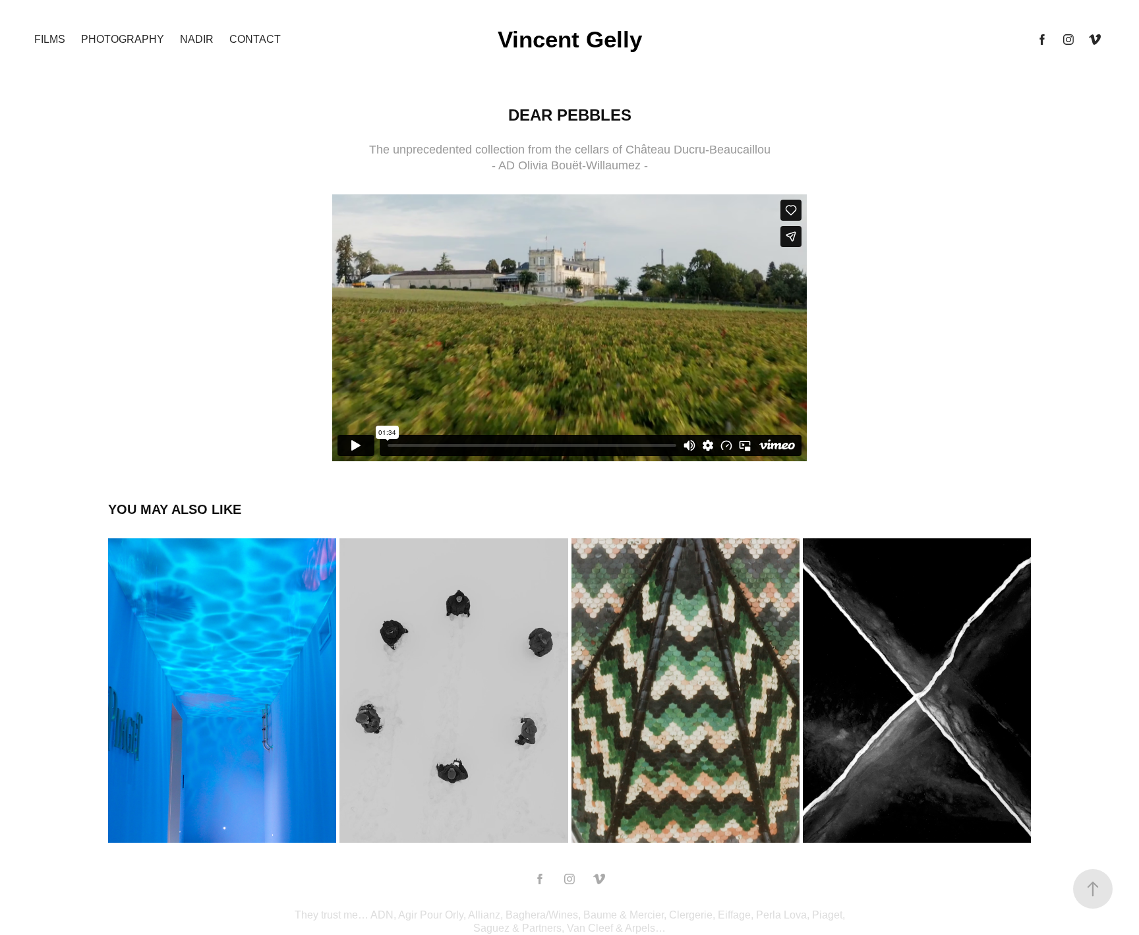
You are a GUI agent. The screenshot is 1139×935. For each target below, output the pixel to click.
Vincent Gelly (570, 39)
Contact (255, 39)
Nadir (197, 39)
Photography (122, 39)
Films (49, 39)
